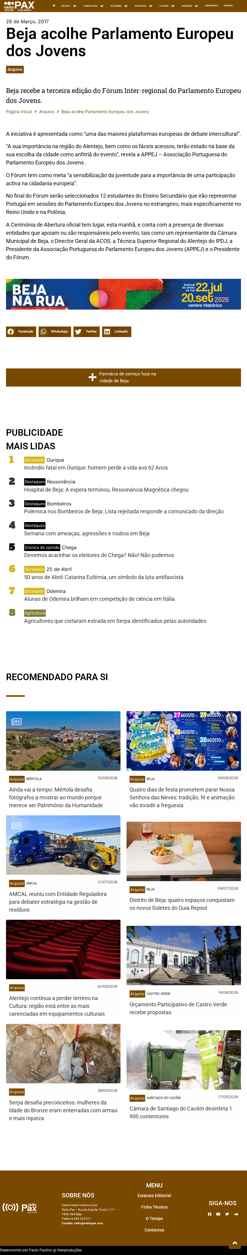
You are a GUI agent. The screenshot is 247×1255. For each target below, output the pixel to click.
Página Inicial (19, 111)
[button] (21, 331)
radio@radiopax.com (88, 1223)
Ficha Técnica (154, 1207)
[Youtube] (218, 1214)
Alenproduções (69, 1250)
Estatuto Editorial (154, 1195)
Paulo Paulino (40, 1250)
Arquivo (15, 69)
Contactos (154, 1230)
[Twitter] (227, 1214)
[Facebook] (209, 1214)
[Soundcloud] (235, 1214)
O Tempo (154, 1218)
